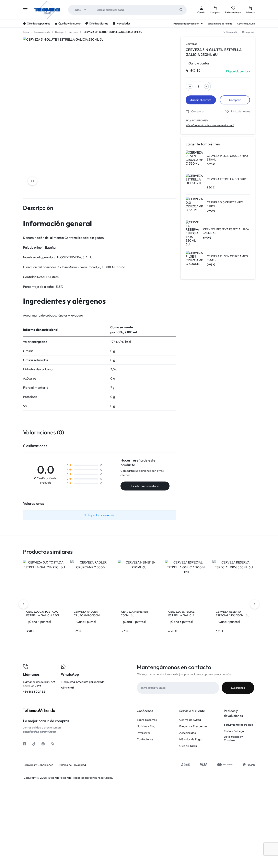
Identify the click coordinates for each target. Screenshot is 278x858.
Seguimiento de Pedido (220, 23)
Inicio (26, 31)
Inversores (143, 733)
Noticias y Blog (146, 726)
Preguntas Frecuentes (193, 726)
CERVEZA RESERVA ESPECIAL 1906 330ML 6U (233, 613)
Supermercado (42, 31)
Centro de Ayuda (246, 23)
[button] (195, 111)
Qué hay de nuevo (69, 23)
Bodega (59, 31)
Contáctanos (145, 739)
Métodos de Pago (190, 739)
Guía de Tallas (188, 746)
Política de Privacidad (72, 765)
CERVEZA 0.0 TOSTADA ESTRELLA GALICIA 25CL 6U (43, 615)
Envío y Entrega (234, 731)
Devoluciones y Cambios (233, 738)
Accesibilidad (187, 733)
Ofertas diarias (98, 23)
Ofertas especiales (38, 23)
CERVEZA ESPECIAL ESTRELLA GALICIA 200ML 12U (181, 615)
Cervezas (73, 31)
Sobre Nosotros (147, 720)
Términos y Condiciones (38, 765)
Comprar (235, 100)
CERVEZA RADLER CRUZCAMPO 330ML (87, 613)
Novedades (123, 23)
